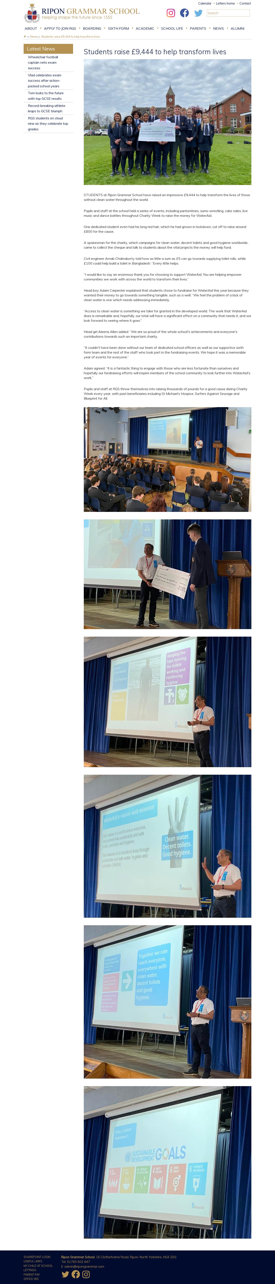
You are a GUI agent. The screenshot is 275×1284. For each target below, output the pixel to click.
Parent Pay (32, 1274)
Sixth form (118, 28)
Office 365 (31, 1279)
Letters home (225, 3)
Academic (145, 28)
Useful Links (33, 1261)
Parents (198, 28)
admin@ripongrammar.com (84, 1267)
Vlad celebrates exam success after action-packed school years (44, 80)
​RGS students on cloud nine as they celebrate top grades (48, 123)
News (218, 28)
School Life (172, 28)
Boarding (92, 28)
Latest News (41, 49)
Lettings (30, 1270)
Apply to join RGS (60, 28)
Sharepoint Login (37, 1257)
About (31, 28)
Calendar (204, 3)
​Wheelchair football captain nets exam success (43, 62)
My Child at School (38, 1265)
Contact (245, 3)
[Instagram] (170, 18)
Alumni (237, 28)
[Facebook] (184, 18)
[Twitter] (198, 18)
